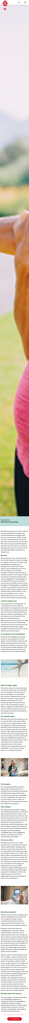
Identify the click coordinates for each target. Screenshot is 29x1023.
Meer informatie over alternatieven (14, 1014)
